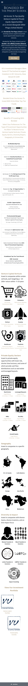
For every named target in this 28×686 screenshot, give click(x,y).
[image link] (7, 292)
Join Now (14, 58)
